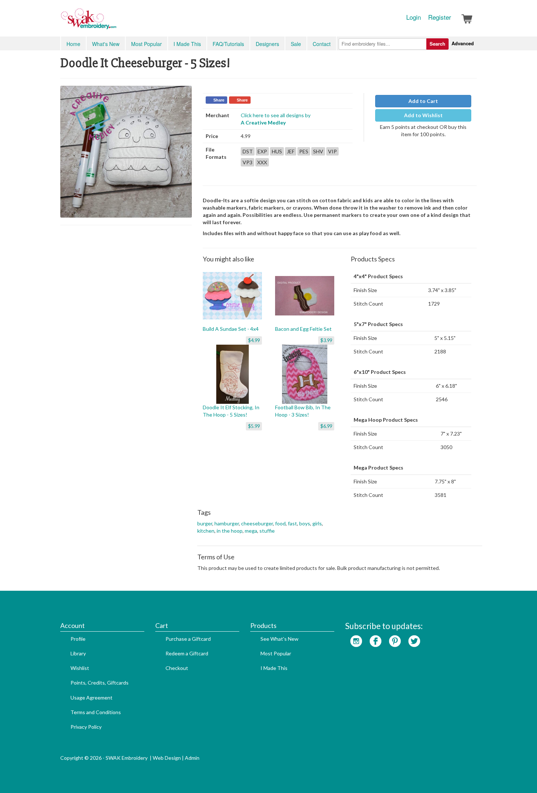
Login (413, 17)
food (280, 523)
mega (251, 531)
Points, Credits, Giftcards (100, 682)
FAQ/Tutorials (228, 43)
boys (304, 523)
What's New (105, 43)
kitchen (205, 531)
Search (437, 43)
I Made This (187, 43)
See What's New (279, 639)
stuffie (267, 531)
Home (73, 43)
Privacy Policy (86, 727)
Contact (322, 43)
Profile (78, 639)
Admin (192, 758)
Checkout (176, 668)
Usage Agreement (92, 697)
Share (218, 100)
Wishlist (80, 668)
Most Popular (146, 43)
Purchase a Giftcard (188, 639)
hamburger (226, 523)
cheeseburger (257, 523)
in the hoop (230, 531)
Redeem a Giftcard (186, 653)
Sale (296, 43)
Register (439, 17)
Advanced (463, 43)
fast (292, 523)
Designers (267, 43)
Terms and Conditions (96, 712)
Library (78, 653)
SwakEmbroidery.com (115, 22)
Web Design (167, 758)
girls (317, 523)
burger (204, 523)
